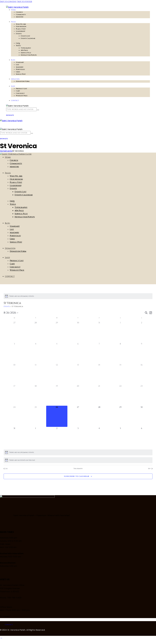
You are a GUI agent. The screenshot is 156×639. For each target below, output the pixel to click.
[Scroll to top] (1, 637)
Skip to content (8, 1)
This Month (78, 469)
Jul (6, 469)
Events (9, 151)
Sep (149, 469)
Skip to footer (24, 1)
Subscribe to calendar (76, 476)
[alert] (78, 296)
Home (3, 151)
